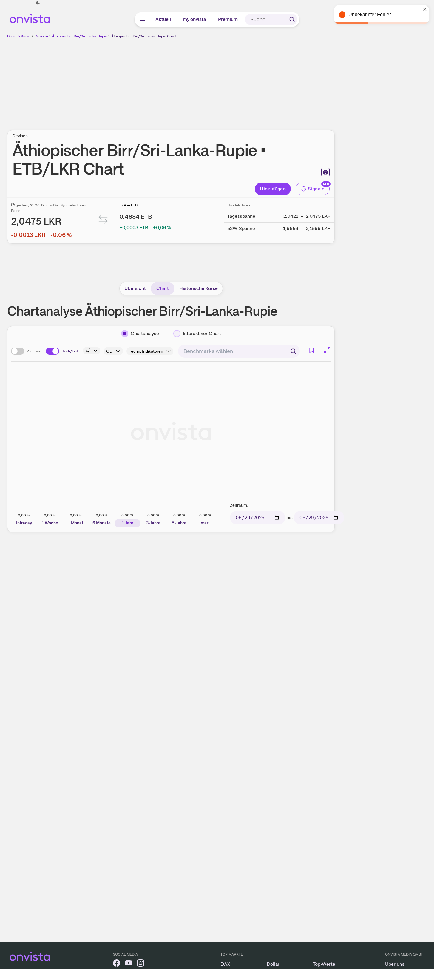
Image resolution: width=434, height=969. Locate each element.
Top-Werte (324, 964)
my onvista (194, 19)
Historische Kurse (198, 288)
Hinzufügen (273, 189)
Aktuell (163, 19)
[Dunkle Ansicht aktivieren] (37, 3)
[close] (425, 9)
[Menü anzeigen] (143, 19)
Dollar (273, 964)
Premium (228, 19)
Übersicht (135, 288)
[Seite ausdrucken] (325, 172)
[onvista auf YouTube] (128, 964)
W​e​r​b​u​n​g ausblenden (223, 81)
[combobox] (239, 351)
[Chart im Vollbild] (327, 350)
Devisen (41, 36)
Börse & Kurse (18, 36)
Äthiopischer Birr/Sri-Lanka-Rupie (79, 36)
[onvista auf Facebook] (116, 964)
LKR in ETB (128, 205)
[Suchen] (292, 19)
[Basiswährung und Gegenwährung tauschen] (103, 220)
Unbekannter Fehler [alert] (369, 14)
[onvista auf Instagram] (140, 964)
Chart (162, 288)
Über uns (394, 964)
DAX (225, 964)
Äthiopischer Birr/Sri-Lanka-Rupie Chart (143, 36)
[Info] (91, 350)
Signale (316, 189)
